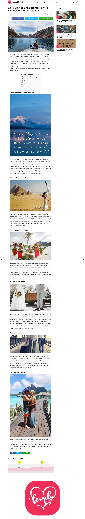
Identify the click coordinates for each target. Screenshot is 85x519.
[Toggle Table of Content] (38, 75)
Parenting (36, 2)
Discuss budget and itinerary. (30, 79)
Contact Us (64, 477)
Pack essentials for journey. (29, 81)
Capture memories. (27, 85)
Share (10, 23)
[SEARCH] (73, 2)
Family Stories (50, 2)
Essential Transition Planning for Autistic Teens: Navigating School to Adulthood (66, 22)
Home (31, 2)
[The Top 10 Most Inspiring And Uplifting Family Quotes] (66, 43)
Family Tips (56, 2)
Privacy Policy (58, 477)
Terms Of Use (74, 477)
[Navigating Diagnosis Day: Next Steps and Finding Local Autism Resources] (66, 29)
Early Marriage (42, 2)
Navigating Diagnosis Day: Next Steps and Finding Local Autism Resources (65, 36)
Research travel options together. (31, 77)
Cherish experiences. (28, 87)
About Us (62, 2)
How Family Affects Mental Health (77, 2)
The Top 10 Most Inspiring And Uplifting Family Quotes (65, 50)
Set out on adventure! (28, 83)
